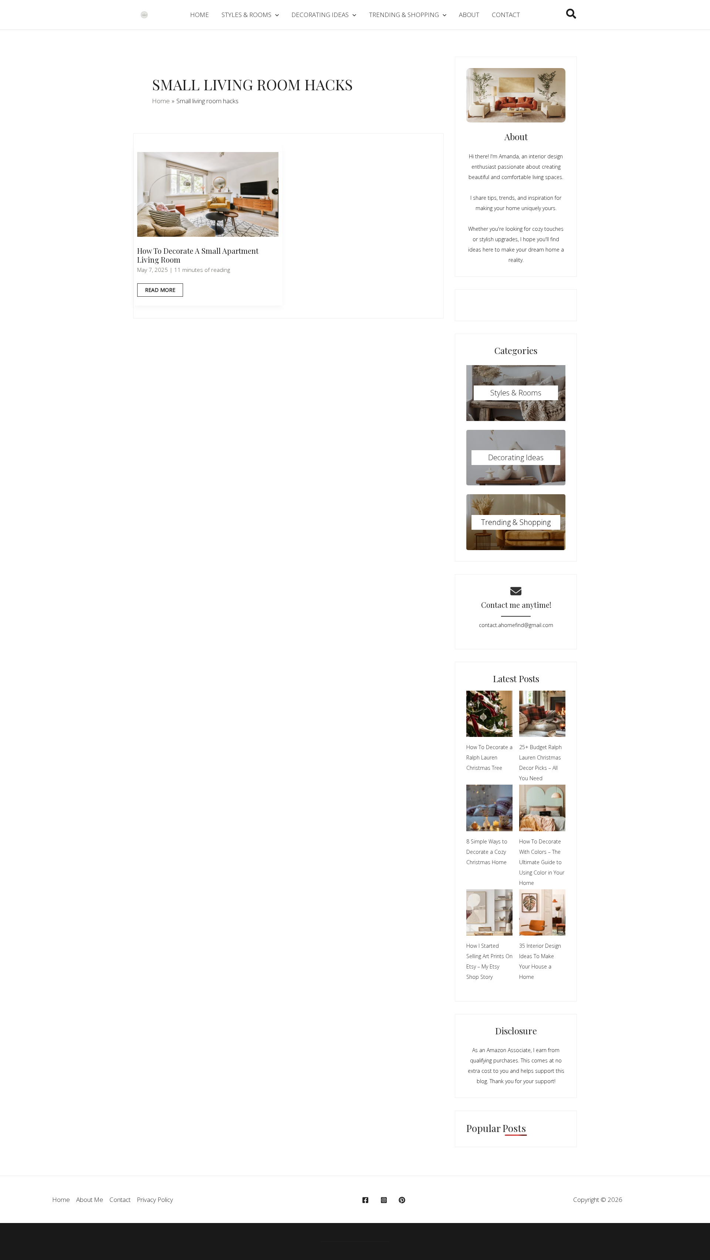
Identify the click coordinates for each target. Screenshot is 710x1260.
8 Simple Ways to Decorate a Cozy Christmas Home (486, 852)
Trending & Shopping (516, 522)
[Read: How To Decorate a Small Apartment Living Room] (207, 193)
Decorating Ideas (516, 457)
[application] (275, 15)
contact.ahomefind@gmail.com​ (516, 625)
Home (61, 1199)
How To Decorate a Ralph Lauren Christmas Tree (489, 757)
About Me (89, 1199)
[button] (571, 15)
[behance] (403, 1200)
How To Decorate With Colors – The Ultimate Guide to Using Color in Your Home (541, 862)
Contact (120, 1199)
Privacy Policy (155, 1199)
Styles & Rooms (515, 393)
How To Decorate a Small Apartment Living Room (197, 255)
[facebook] (366, 1200)
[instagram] (385, 1200)
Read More (160, 291)
